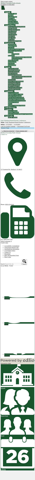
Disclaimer (7, 254)
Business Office (12, 46)
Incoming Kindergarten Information (21, 57)
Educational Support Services (16, 49)
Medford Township (13, 102)
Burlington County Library (15, 94)
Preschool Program (16, 59)
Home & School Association (16, 97)
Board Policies (12, 33)
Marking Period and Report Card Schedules (20, 114)
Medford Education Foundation (17, 101)
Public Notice (12, 38)
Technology (11, 63)
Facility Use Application (15, 96)
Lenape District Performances (16, 99)
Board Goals (11, 36)
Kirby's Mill (11, 18)
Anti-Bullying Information (11, 249)
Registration (11, 56)
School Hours (12, 80)
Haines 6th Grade (13, 22)
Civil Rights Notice (9, 250)
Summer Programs (13, 60)
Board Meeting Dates (14, 30)
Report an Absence (13, 69)
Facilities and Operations (15, 51)
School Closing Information (16, 81)
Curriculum (11, 48)
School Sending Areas (14, 83)
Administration (12, 44)
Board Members (12, 28)
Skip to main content (6, 1)
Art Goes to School (13, 93)
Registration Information (15, 75)
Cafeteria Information (14, 70)
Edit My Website (12, 117)
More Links (7, 257)
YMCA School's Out (14, 86)
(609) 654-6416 (9, 204)
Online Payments (13, 73)
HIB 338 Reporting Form (11, 255)
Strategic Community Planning (16, 105)
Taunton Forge (12, 20)
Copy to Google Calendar (8, 126)
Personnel (10, 52)
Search (3, 264)
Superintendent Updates (14, 41)
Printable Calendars (13, 112)
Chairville (10, 15)
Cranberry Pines (12, 17)
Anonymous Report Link (15, 88)
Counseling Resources (14, 89)
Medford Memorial (13, 23)
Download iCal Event (23, 126)
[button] (7, 12)
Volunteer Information (14, 84)
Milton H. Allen (12, 14)
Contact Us (7, 252)
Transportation (12, 65)
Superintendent (12, 62)
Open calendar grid (21, 131)
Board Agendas (12, 31)
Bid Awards (11, 39)
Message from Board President (16, 27)
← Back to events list (8, 131)
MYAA (10, 104)
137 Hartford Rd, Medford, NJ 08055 (11, 169)
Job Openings (15, 54)
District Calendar (13, 111)
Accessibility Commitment (11, 246)
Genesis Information (13, 72)
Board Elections (12, 35)
